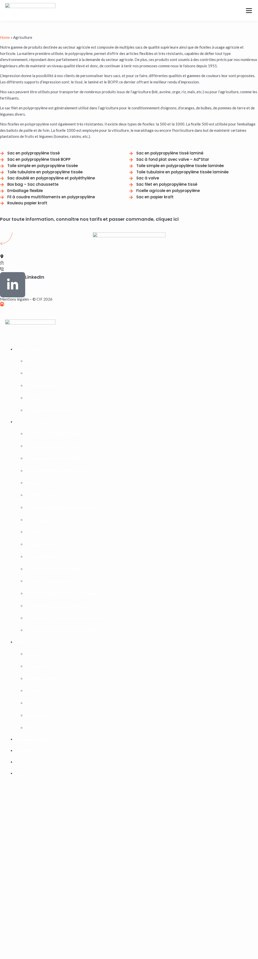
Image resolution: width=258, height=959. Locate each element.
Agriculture (34, 654)
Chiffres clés (35, 373)
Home (5, 37)
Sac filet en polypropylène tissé (51, 581)
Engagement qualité (32, 739)
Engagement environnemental (50, 410)
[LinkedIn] (12, 284)
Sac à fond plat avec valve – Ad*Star (55, 446)
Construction (36, 715)
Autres (31, 703)
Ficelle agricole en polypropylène (53, 433)
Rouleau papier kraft (42, 520)
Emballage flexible (40, 495)
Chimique (33, 690)
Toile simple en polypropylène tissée (55, 470)
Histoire (32, 361)
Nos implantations (40, 385)
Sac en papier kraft (40, 544)
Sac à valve (34, 532)
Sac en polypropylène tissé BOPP (53, 458)
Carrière (22, 762)
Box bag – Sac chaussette (46, 483)
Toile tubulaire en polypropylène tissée (57, 605)
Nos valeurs (35, 398)
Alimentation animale (42, 678)
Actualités (23, 750)
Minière (31, 727)
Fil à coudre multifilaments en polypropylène (62, 507)
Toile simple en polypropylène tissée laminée (62, 593)
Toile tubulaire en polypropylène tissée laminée (64, 618)
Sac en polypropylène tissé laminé (53, 569)
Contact (22, 773)
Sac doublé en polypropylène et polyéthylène (62, 630)
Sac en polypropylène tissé (47, 556)
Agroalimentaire (39, 666)
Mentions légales (14, 299)
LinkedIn (34, 277)
